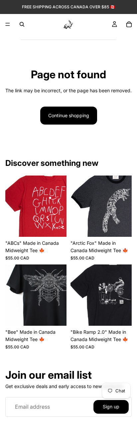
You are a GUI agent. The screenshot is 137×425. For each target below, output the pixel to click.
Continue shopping (68, 115)
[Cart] (129, 24)
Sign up (111, 406)
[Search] (22, 24)
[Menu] (7, 24)
